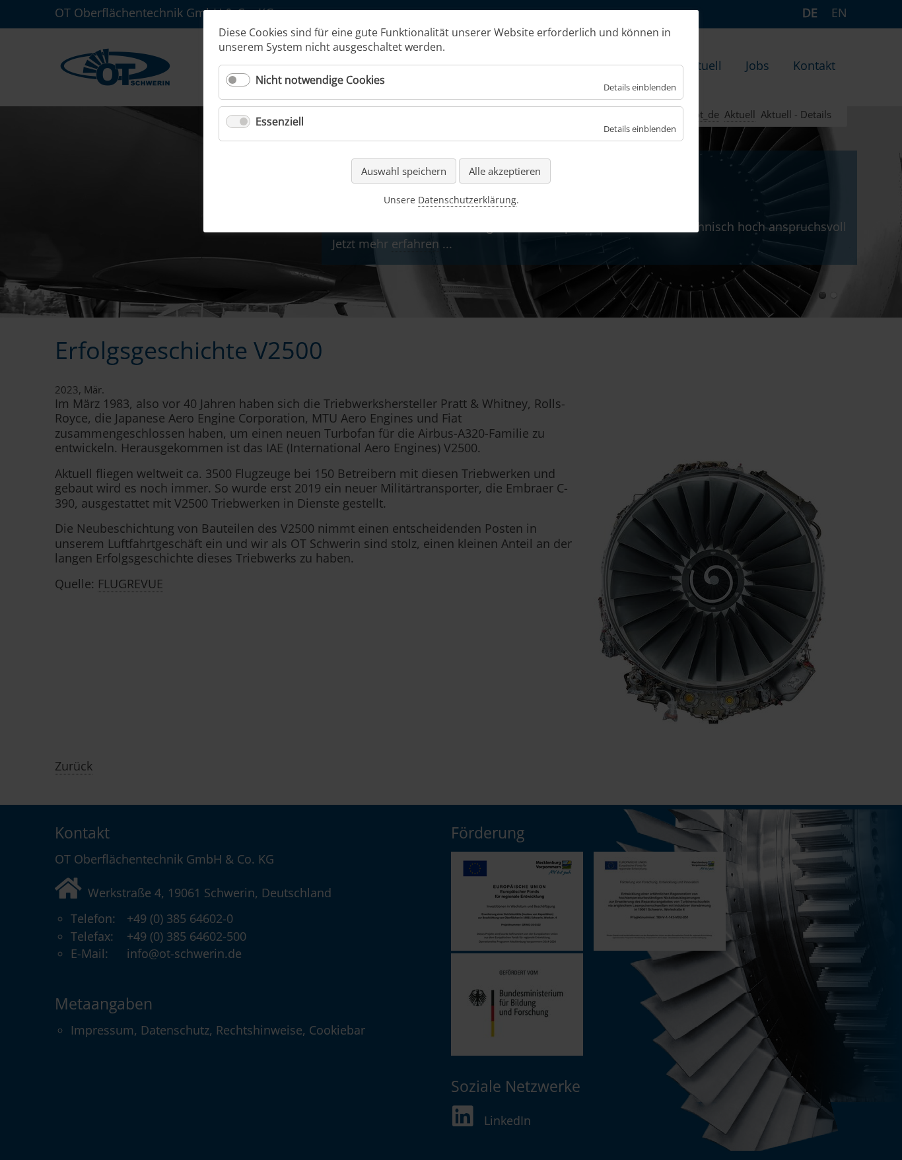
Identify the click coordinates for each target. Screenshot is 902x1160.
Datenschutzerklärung (467, 199)
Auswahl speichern (403, 171)
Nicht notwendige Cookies (320, 80)
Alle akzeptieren (505, 171)
